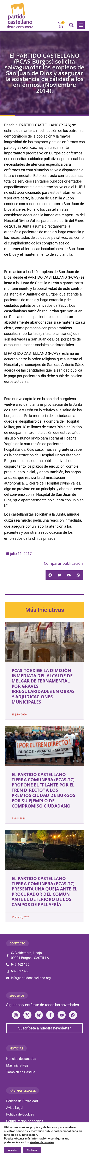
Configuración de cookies (24, 1121)
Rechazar (32, 1150)
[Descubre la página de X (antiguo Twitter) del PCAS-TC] (27, 1015)
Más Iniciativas (44, 609)
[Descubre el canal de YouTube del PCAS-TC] (62, 1015)
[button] (81, 25)
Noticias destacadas (21, 1059)
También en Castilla (20, 1072)
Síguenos (17, 996)
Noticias (16, 1048)
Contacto (17, 943)
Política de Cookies (20, 1114)
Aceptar (12, 1150)
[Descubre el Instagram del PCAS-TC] (16, 1015)
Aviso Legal (14, 1108)
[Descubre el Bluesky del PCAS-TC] (39, 1015)
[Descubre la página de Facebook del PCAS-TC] (50, 1015)
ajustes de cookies (42, 1142)
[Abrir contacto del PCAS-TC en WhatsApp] (73, 1015)
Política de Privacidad (22, 1101)
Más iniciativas (17, 1065)
